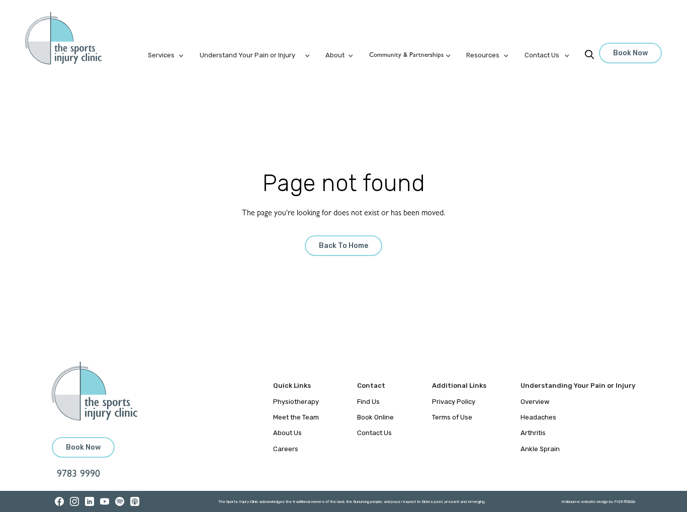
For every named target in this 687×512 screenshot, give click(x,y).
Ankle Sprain (540, 449)
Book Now (630, 53)
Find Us (368, 401)
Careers (285, 449)
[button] (173, 55)
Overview (535, 401)
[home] (69, 38)
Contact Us (374, 433)
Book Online (375, 417)
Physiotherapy (296, 401)
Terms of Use (452, 417)
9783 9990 (78, 475)
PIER (619, 501)
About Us (287, 433)
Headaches (538, 417)
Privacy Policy (453, 401)
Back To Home (343, 245)
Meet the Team (296, 417)
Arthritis (533, 433)
